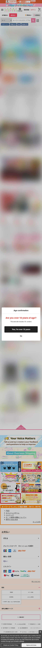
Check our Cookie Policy (10, 645)
